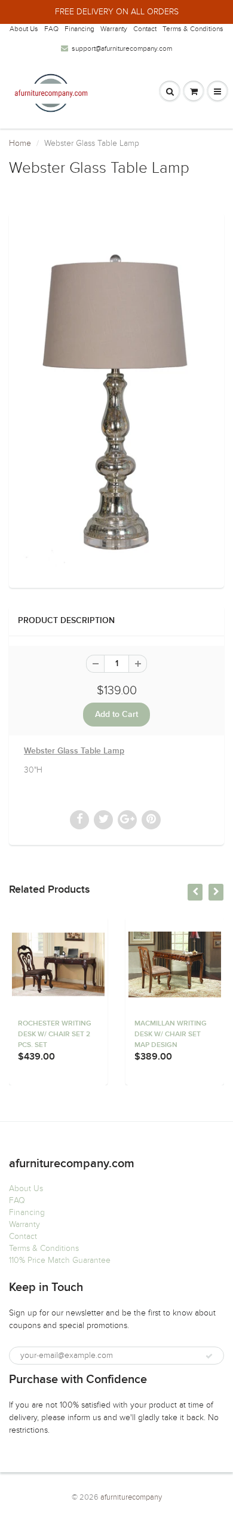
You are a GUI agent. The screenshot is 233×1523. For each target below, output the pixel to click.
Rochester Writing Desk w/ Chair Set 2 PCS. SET (54, 1034)
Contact (145, 29)
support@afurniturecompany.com (122, 48)
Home (20, 143)
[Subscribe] (209, 1356)
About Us (24, 29)
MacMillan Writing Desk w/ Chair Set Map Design (170, 1034)
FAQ (51, 29)
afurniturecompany (131, 1497)
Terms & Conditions (193, 29)
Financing (79, 29)
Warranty (113, 29)
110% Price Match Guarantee (60, 1260)
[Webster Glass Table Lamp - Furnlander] (116, 399)
